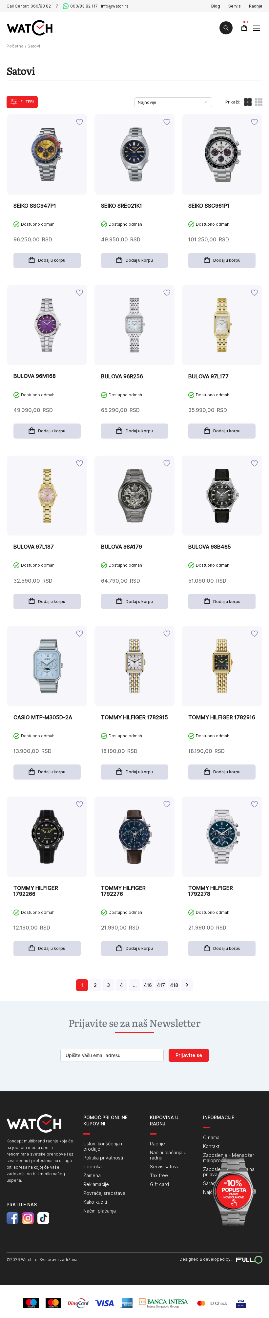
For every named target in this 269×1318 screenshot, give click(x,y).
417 (161, 985)
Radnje (255, 6)
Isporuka (92, 1166)
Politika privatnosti (103, 1157)
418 (174, 985)
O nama (211, 1137)
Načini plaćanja (99, 1211)
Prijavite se (189, 1055)
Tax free (159, 1175)
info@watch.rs (115, 6)
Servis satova (164, 1166)
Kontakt (211, 1146)
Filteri (27, 101)
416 (148, 985)
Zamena (92, 1175)
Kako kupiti (95, 1202)
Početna (15, 45)
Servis (234, 6)
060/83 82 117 (44, 6)
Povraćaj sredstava (104, 1193)
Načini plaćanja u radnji (168, 1155)
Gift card (159, 1184)
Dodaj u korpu (51, 260)
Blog (215, 6)
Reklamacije (96, 1184)
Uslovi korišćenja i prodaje (102, 1146)
